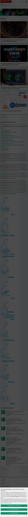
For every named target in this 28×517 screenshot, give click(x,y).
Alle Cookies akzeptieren (14, 509)
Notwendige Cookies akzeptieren (14, 505)
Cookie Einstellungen (14, 513)
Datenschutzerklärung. (7, 502)
